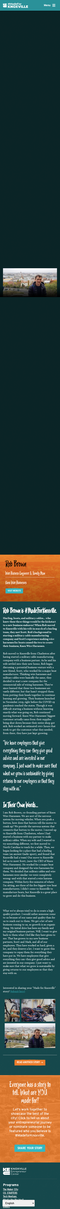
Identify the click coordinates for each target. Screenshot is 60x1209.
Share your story (30, 1148)
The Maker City (10, 1189)
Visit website (14, 590)
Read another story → (30, 1062)
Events (6, 1206)
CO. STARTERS (10, 1192)
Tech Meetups (10, 1196)
